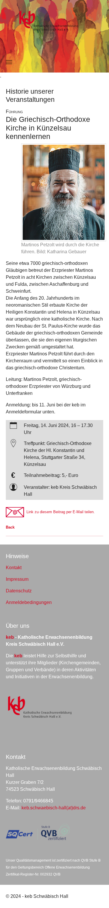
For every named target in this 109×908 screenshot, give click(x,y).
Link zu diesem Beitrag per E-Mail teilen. (59, 512)
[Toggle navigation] (9, 62)
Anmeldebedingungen (29, 602)
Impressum (17, 579)
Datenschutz (19, 590)
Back (10, 527)
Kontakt (14, 567)
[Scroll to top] (96, 895)
